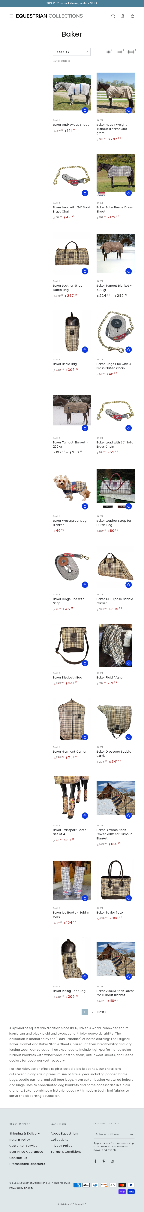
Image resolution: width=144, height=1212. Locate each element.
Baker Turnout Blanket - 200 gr (70, 444)
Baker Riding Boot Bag (69, 991)
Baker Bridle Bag (65, 364)
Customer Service (23, 1146)
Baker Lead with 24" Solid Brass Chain (71, 209)
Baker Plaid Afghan (110, 677)
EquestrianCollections (33, 1182)
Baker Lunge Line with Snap (69, 601)
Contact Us (18, 1158)
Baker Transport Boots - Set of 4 (71, 832)
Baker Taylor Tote (110, 912)
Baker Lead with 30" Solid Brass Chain (115, 444)
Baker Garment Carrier (70, 752)
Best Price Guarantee (26, 1152)
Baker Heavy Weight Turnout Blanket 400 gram (112, 129)
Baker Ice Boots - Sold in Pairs (71, 915)
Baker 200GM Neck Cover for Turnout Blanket (115, 993)
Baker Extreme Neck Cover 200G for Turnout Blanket (114, 834)
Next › (101, 1012)
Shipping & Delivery (24, 1133)
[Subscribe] (132, 1134)
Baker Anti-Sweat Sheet (71, 125)
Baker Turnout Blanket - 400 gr (114, 288)
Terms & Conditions (66, 1152)
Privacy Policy (61, 1146)
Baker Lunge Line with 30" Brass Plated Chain (115, 366)
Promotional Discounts (27, 1164)
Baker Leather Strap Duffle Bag (68, 288)
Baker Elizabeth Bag (67, 677)
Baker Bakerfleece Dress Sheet (115, 209)
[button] (113, 16)
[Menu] (11, 16)
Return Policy (19, 1140)
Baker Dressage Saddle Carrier (114, 754)
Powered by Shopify (21, 1187)
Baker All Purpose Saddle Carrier (115, 601)
